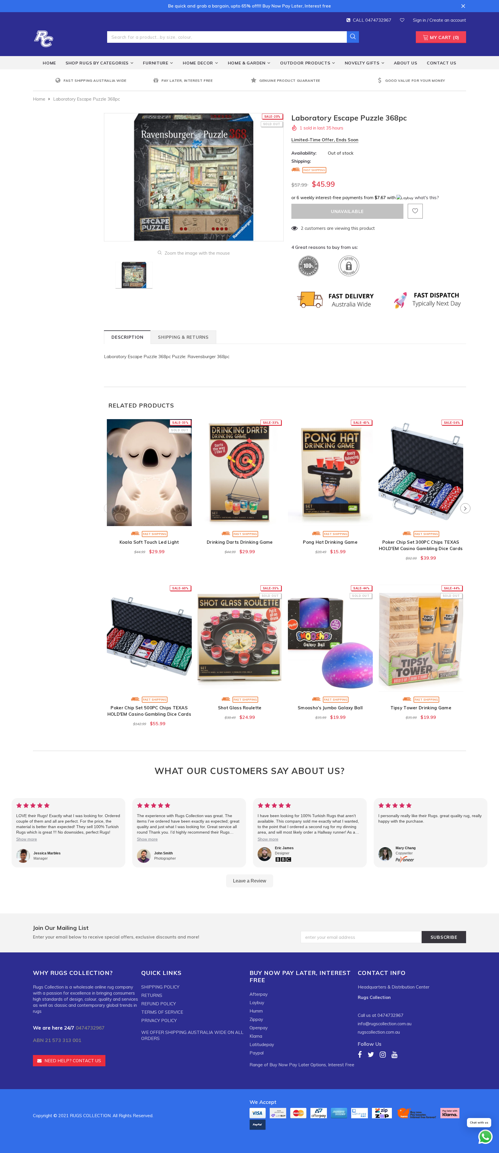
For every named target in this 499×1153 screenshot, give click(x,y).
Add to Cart (240, 520)
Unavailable (149, 520)
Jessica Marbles (47, 853)
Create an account (447, 20)
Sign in (420, 20)
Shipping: (301, 161)
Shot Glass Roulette (240, 707)
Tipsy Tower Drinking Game (421, 707)
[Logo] (43, 37)
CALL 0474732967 (372, 20)
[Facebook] (360, 1054)
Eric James (284, 848)
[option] (103, 80)
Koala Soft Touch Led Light (149, 542)
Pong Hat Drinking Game (330, 542)
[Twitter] (371, 1054)
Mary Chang (406, 848)
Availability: (303, 153)
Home (39, 99)
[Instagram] (383, 1054)
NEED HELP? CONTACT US (72, 1060)
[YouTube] (395, 1054)
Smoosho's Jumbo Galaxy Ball (330, 707)
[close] (463, 6)
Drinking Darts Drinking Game (240, 542)
